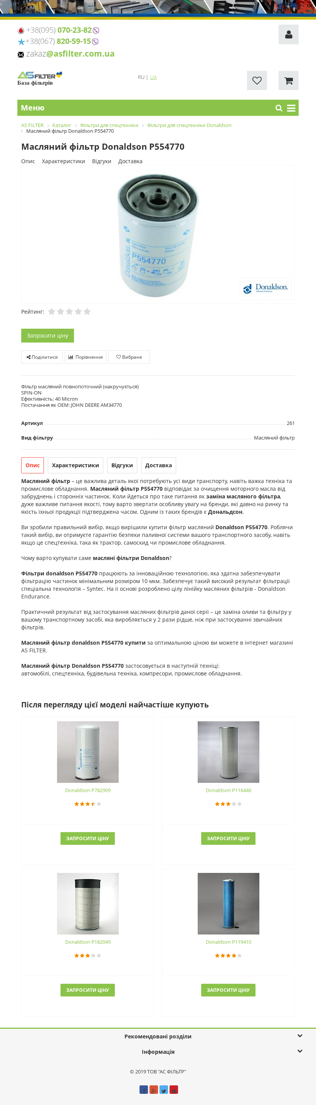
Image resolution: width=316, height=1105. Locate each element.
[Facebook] (144, 1089)
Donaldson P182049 (88, 941)
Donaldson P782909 (88, 790)
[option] (158, 235)
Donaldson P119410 (228, 941)
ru (142, 77)
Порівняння (88, 357)
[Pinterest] (174, 1089)
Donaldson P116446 (228, 790)
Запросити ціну (47, 335)
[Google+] (154, 1089)
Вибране (131, 357)
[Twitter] (164, 1089)
